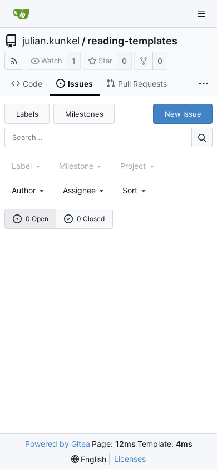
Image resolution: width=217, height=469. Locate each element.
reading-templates (132, 41)
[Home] (21, 14)
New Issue (183, 113)
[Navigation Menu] (201, 14)
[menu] (135, 190)
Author (24, 190)
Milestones (84, 113)
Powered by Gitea (57, 443)
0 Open (37, 218)
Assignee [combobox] (79, 190)
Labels (27, 113)
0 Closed (91, 218)
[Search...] (202, 137)
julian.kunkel (51, 41)
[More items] (204, 84)
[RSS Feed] (13, 61)
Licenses (130, 458)
